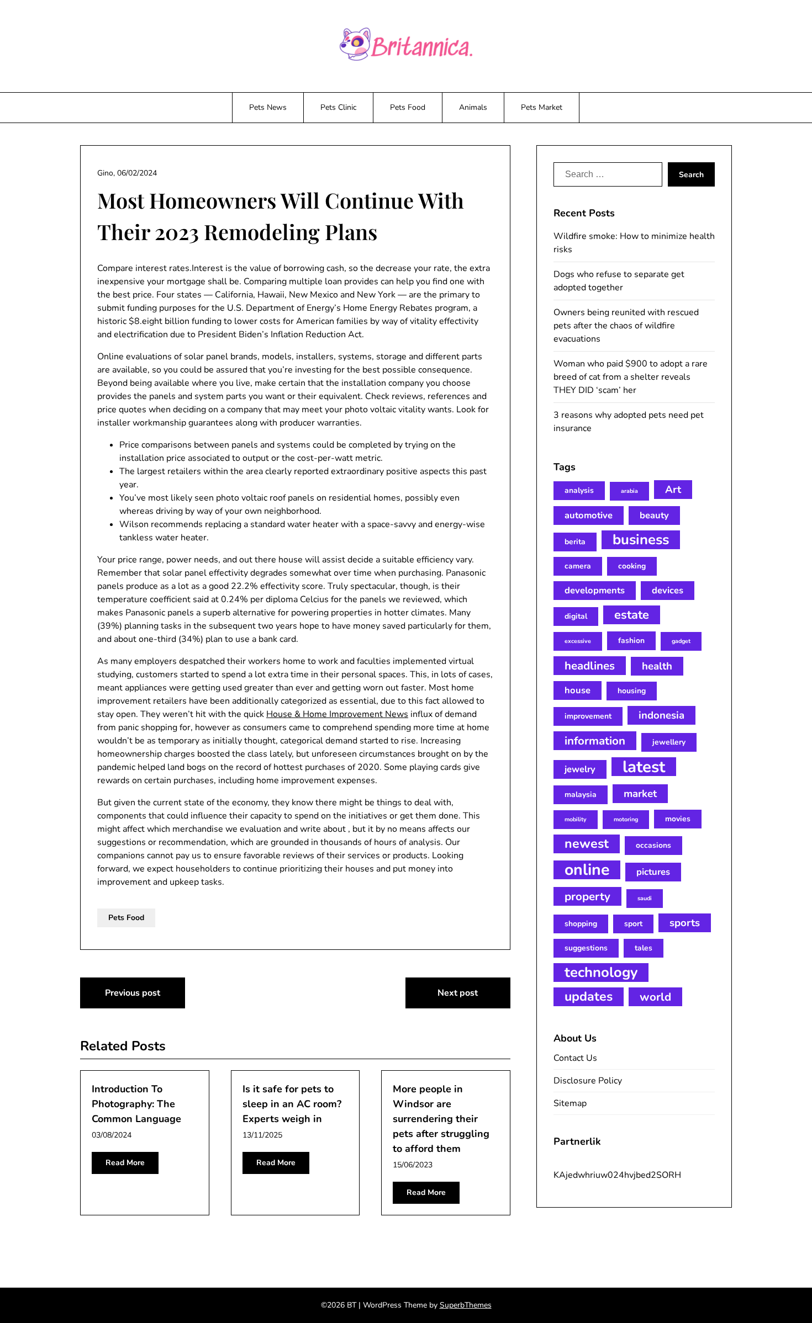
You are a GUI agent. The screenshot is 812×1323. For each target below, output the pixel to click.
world (655, 997)
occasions (653, 845)
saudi (644, 898)
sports (684, 923)
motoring (626, 819)
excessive (578, 641)
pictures (653, 871)
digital (576, 616)
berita (575, 541)
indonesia (661, 715)
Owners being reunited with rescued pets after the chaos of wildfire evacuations (626, 325)
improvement (588, 716)
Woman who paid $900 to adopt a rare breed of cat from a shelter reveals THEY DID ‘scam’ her (630, 377)
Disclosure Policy (587, 1081)
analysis (579, 490)
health (657, 666)
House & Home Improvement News (337, 714)
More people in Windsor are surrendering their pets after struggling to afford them (441, 1118)
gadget (681, 641)
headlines (590, 665)
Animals (473, 107)
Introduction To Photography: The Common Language (136, 1103)
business (641, 539)
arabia (629, 491)
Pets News (268, 107)
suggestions (586, 948)
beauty (654, 515)
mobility (576, 819)
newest (587, 843)
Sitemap (570, 1103)
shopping (581, 923)
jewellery (669, 742)
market (640, 794)
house (577, 690)
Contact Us (575, 1058)
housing (632, 691)
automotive (589, 515)
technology (601, 972)
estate (631, 615)
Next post (457, 993)
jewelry (580, 769)
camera (578, 566)
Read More (125, 1162)
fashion (631, 640)
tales (643, 948)
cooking (632, 566)
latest (644, 766)
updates (589, 996)
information (595, 740)
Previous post (132, 993)
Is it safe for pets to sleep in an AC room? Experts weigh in (291, 1103)
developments (595, 590)
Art (673, 489)
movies (677, 819)
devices (667, 590)
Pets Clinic (338, 107)
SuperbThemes (466, 1305)
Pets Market (541, 107)
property (587, 896)
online (587, 869)
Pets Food (407, 107)
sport (633, 923)
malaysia (581, 794)
